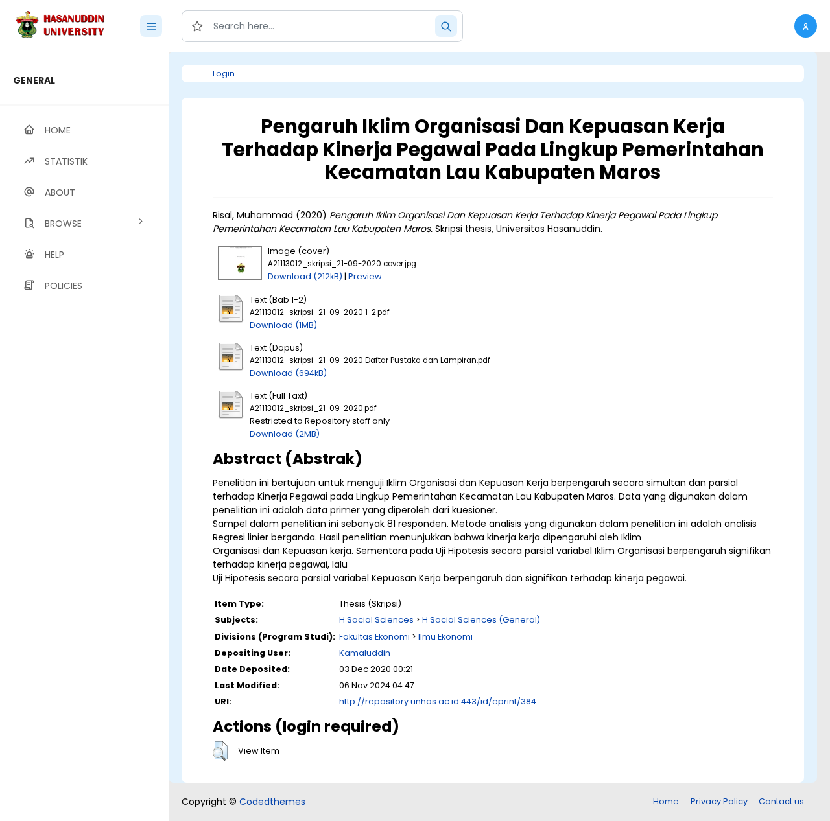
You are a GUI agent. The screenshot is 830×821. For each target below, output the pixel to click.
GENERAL (34, 80)
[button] (805, 26)
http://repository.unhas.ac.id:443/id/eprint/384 (437, 701)
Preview (365, 276)
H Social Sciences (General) (481, 619)
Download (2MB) (285, 433)
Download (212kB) (305, 276)
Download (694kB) (288, 372)
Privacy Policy (719, 801)
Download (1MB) (283, 324)
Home (666, 801)
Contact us (781, 801)
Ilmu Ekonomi (445, 636)
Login (224, 73)
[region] (84, 436)
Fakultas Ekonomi (374, 636)
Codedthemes (272, 801)
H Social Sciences (376, 619)
